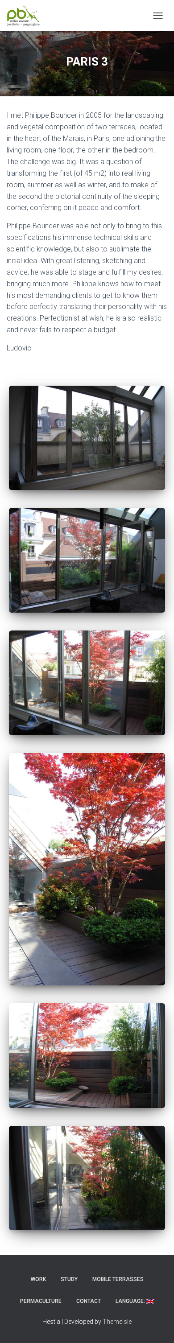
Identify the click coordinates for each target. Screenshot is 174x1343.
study (69, 1279)
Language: (131, 1301)
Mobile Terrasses (118, 1279)
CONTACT (88, 1301)
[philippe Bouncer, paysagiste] (27, 15)
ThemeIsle (117, 1321)
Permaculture (41, 1301)
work (38, 1279)
